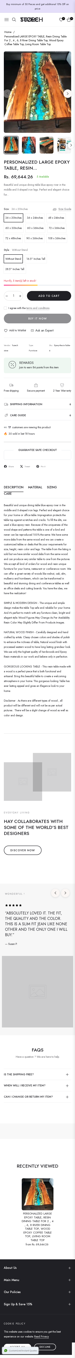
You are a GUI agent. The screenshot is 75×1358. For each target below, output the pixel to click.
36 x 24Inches (35, 218)
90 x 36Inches (34, 238)
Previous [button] (7, 93)
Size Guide (64, 209)
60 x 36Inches (35, 228)
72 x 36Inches (57, 228)
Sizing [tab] (52, 487)
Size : (16, 209)
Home (7, 32)
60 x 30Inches (13, 228)
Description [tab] (13, 487)
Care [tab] (8, 494)
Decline (45, 1347)
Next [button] (67, 93)
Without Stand (13, 259)
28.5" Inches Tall (14, 269)
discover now (22, 850)
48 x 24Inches (56, 218)
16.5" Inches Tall (36, 259)
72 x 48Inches (13, 238)
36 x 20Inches (13, 218)
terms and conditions (37, 308)
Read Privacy (41, 1336)
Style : (16, 250)
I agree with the (28, 308)
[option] (37, 92)
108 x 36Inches (56, 238)
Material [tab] (35, 487)
